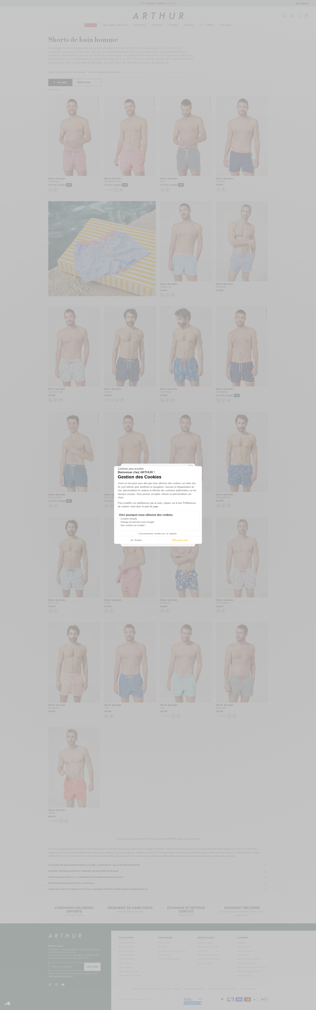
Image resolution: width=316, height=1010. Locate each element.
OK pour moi (180, 540)
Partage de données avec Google (137, 522)
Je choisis (136, 540)
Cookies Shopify (129, 519)
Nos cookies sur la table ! (133, 525)
